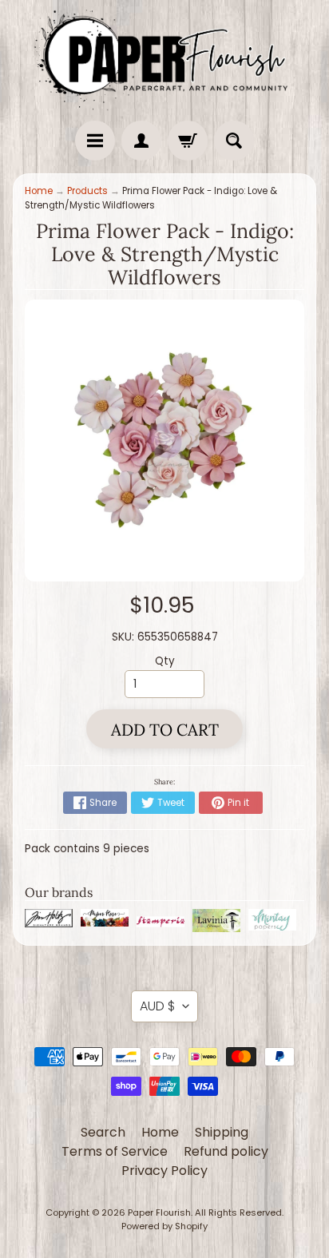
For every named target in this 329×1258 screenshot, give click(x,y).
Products (87, 191)
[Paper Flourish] (164, 56)
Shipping (221, 1132)
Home (39, 191)
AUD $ (157, 1006)
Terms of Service (114, 1151)
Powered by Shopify (164, 1226)
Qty (165, 661)
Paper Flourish (159, 1212)
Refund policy (226, 1151)
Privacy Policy (164, 1170)
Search (103, 1132)
